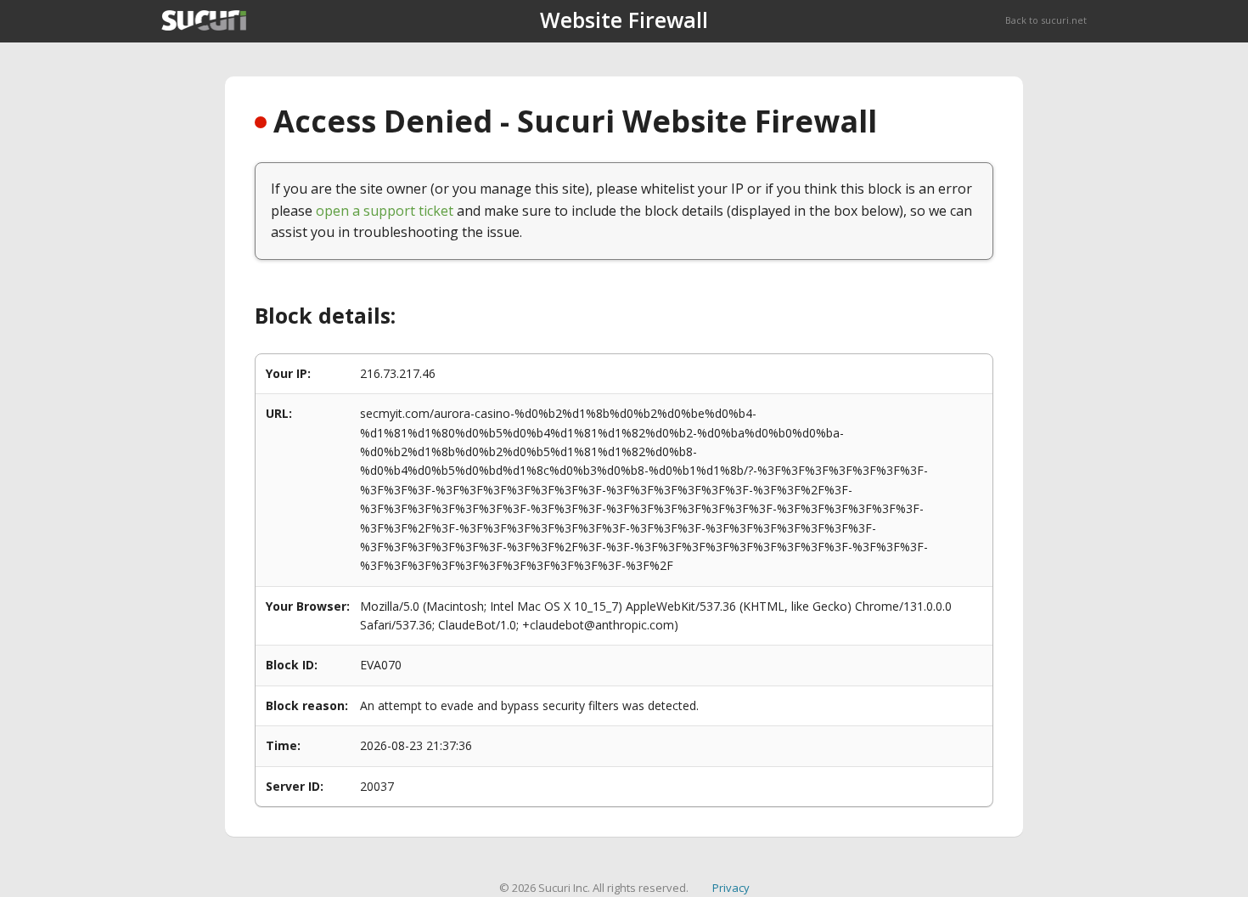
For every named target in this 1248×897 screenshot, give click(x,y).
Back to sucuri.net (1046, 20)
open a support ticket (384, 210)
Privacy (731, 887)
